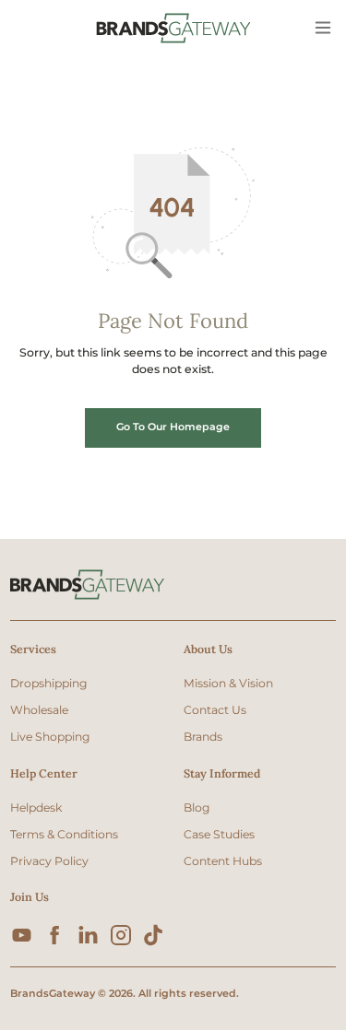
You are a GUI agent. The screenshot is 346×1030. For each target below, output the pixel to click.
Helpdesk (36, 807)
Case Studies (219, 834)
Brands (203, 736)
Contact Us (215, 710)
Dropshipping (48, 683)
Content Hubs (223, 861)
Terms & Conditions (64, 834)
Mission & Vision (228, 683)
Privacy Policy (49, 861)
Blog (196, 807)
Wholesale (39, 710)
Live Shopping (49, 736)
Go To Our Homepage (173, 426)
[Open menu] (324, 28)
